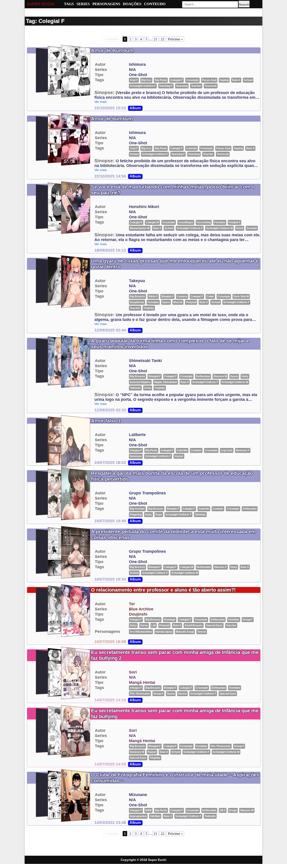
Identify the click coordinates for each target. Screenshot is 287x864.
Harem (182, 693)
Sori (133, 672)
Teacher (196, 86)
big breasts (137, 296)
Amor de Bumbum (112, 50)
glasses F (220, 567)
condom (196, 450)
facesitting (204, 222)
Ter (132, 604)
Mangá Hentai (142, 682)
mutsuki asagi (185, 631)
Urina (147, 388)
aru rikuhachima (141, 631)
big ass (146, 80)
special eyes (214, 625)
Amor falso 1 (106, 420)
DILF (223, 810)
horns (144, 625)
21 (155, 39)
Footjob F (234, 222)
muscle (178, 302)
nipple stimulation (165, 382)
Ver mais (100, 101)
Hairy (244, 376)
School (248, 80)
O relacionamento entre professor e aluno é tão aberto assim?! (163, 590)
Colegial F (176, 80)
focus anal (209, 80)
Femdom (219, 222)
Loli (153, 625)
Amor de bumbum (112, 118)
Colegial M (152, 222)
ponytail (191, 302)
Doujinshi (138, 614)
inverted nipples (140, 382)
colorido (191, 148)
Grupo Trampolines (147, 493)
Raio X (236, 80)
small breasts (194, 625)
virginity (149, 308)
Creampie (192, 80)
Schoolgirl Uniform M (219, 228)
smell (239, 228)
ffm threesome (140, 693)
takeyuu (137, 280)
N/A (132, 69)
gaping (224, 80)
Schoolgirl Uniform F (143, 86)
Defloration (203, 376)
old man (155, 816)
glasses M (220, 376)
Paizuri (152, 752)
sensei (201, 631)
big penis (161, 80)
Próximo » (175, 39)
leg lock (227, 450)
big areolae (137, 508)
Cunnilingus (185, 222)
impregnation (138, 816)
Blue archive (141, 609)
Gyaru (166, 302)
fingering (136, 514)
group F (248, 619)
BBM (148, 810)
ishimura (137, 64)
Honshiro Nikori (144, 206)
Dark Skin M (241, 296)
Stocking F (166, 86)
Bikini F (153, 296)
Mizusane (138, 794)
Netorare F (243, 450)
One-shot (138, 74)
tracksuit (211, 86)
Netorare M (137, 752)
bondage (169, 619)
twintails (135, 388)
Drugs (233, 810)
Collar (210, 296)
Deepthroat (137, 302)
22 (162, 39)
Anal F (134, 80)
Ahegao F (136, 450)
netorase (136, 456)
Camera (182, 296)
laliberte (137, 434)
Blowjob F (167, 296)
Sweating (182, 86)
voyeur (178, 456)
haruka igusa (163, 631)
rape (158, 514)
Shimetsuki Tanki (145, 360)
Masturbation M (140, 228)
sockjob (252, 228)
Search (244, 4)
